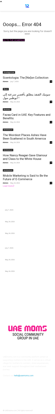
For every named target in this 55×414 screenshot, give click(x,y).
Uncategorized (9, 72)
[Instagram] (31, 396)
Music (6, 89)
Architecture (8, 130)
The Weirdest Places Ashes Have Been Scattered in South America (24, 136)
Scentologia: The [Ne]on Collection (25, 77)
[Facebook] (24, 396)
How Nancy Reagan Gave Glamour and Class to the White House (25, 157)
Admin (5, 81)
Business (7, 109)
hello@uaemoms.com (23, 375)
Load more (8, 186)
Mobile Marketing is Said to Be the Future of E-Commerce (25, 177)
